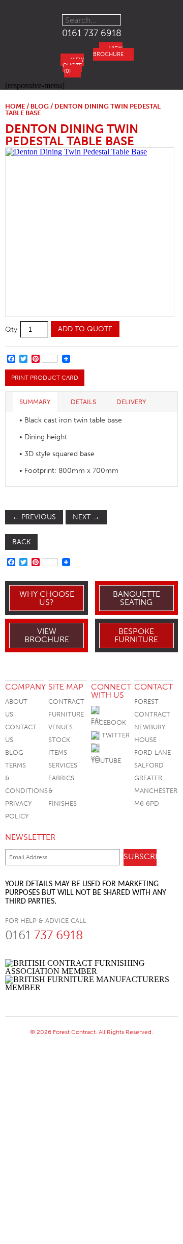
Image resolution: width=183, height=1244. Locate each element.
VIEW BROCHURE (108, 51)
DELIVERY (131, 402)
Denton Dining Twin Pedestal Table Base (71, 134)
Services (62, 765)
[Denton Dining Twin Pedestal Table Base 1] (89, 232)
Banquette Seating (136, 598)
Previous (34, 517)
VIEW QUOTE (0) (73, 65)
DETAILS (83, 402)
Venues (60, 727)
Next (86, 517)
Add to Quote (85, 329)
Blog (14, 752)
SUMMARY (34, 402)
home (15, 106)
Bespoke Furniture (136, 635)
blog (39, 106)
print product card (44, 377)
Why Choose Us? (46, 598)
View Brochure (46, 635)
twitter (115, 735)
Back (21, 542)
